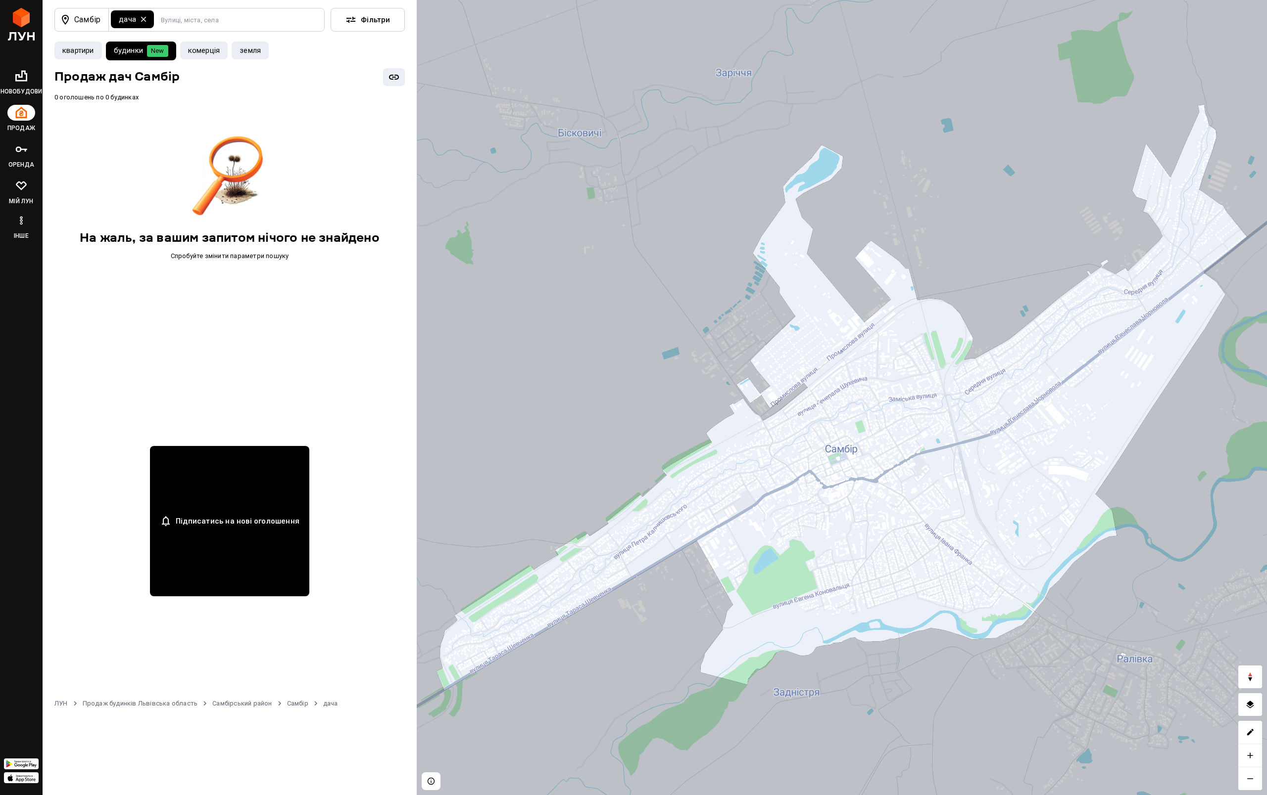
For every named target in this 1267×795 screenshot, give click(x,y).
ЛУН (61, 703)
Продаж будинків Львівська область (140, 703)
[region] (842, 397)
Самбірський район (242, 703)
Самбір (297, 703)
